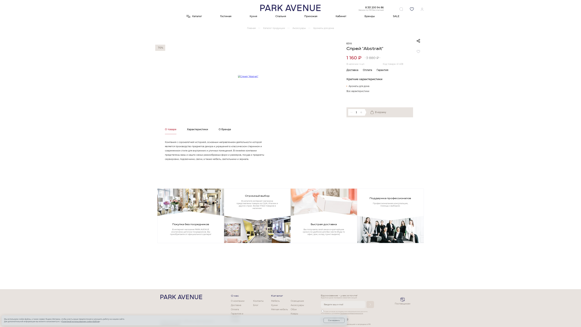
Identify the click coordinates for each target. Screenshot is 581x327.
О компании (238, 301)
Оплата (367, 70)
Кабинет (341, 16)
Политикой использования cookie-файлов (80, 321)
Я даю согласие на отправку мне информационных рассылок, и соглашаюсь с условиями (344, 312)
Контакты (258, 301)
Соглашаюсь (334, 320)
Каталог (277, 296)
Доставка (352, 70)
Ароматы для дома (359, 86)
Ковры (294, 313)
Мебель (275, 301)
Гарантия (382, 70)
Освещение (297, 301)
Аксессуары (297, 305)
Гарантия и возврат (237, 315)
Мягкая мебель (279, 309)
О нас (235, 296)
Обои (294, 309)
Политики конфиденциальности (351, 313)
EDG (349, 44)
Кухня (253, 16)
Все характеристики (357, 91)
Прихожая (310, 16)
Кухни (274, 305)
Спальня (280, 16)
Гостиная (225, 16)
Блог (255, 305)
